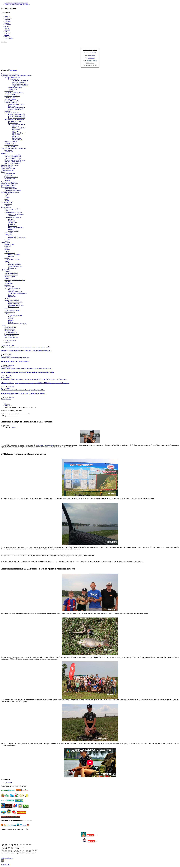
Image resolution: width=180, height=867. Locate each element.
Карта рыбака (8, 38)
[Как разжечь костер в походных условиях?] (15, 357)
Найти (3, 415)
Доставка (7, 21)
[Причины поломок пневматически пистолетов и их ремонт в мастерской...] (25, 347)
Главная (7, 16)
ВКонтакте (9, 782)
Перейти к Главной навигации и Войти (17, 4)
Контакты (7, 25)
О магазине (8, 18)
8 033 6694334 (91, 55)
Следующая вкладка (7, 345)
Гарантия (7, 19)
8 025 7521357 (91, 58)
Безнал (6, 35)
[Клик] (12, 70)
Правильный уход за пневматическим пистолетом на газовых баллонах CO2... (27, 372)
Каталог (7, 23)
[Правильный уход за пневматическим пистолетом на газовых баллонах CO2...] (26, 368)
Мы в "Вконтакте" (10, 340)
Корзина (7, 30)
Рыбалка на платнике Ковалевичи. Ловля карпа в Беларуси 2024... (23, 393)
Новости (7, 33)
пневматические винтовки (46, 445)
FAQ (6, 31)
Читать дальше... (6, 356)
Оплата (6, 26)
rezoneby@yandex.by (92, 60)
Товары (6, 28)
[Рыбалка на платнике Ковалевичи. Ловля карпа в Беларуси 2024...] (23, 390)
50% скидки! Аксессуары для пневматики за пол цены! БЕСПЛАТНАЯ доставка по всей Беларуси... (35, 383)
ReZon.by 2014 (5, 864)
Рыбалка (7, 36)
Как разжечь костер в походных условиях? (15, 361)
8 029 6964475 (92, 52)
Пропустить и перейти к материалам (16, 3)
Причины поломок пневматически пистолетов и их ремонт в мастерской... (26, 350)
